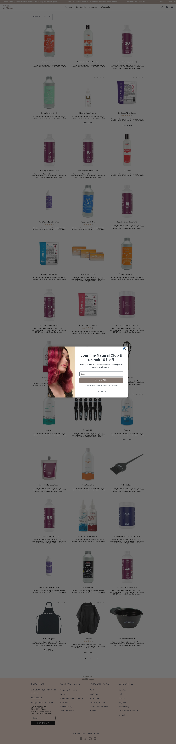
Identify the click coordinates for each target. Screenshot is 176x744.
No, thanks (101, 391)
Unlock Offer (101, 380)
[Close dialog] (125, 349)
